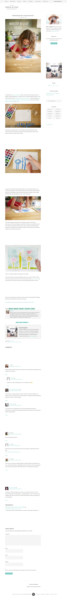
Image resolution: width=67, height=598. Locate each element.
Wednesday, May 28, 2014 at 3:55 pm (15, 434)
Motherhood (50, 111)
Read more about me (55, 31)
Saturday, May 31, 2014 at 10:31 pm (15, 460)
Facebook (12, 101)
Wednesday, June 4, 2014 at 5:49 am (15, 488)
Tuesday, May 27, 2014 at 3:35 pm (16, 379)
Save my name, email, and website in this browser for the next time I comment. (20, 570)
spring (17, 341)
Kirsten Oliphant (12, 487)
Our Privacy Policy (49, 124)
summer (19, 341)
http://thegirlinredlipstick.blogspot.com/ (13, 452)
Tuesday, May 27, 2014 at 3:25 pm (15, 390)
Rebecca (12, 310)
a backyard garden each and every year (22, 98)
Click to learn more (33, 336)
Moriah (10, 444)
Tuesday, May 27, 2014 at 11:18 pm (15, 405)
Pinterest (17, 101)
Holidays (57, 109)
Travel (50, 118)
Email (6, 555)
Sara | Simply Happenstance (14, 389)
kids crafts (13, 341)
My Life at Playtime (16, 95)
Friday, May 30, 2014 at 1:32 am (14, 445)
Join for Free (54, 43)
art (10, 341)
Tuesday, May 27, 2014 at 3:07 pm (15, 366)
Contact (55, 594)
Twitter (51, 594)
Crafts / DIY (12, 340)
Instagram (7, 101)
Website (6, 561)
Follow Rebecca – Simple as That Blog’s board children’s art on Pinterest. (19, 302)
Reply (6, 374)
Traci (10, 364)
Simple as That (11, 7)
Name (6, 548)
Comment (7, 534)
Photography (50, 113)
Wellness (57, 118)
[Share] (27, 322)
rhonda (10, 458)
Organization (57, 111)
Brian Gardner (28, 594)
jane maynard (11, 403)
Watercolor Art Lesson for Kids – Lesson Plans (14, 507)
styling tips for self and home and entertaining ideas (19, 99)
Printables (57, 113)
